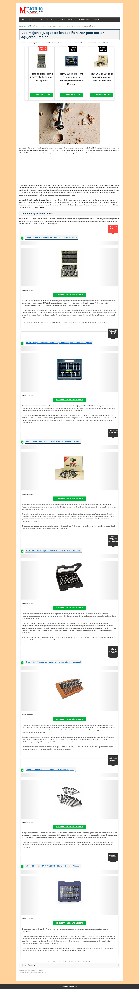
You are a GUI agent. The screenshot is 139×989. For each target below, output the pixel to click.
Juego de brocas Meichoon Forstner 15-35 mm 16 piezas (50, 769)
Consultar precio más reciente (69, 294)
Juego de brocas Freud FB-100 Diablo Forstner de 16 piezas (51, 237)
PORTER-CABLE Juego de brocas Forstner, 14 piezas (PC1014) (53, 550)
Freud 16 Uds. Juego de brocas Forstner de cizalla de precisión (52, 441)
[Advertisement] (69, 170)
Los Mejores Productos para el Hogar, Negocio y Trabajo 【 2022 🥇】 (32, 10)
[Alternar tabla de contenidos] (116, 965)
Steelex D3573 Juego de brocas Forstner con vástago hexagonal (53, 661)
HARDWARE (34, 972)
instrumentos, (42, 972)
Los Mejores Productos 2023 (69, 986)
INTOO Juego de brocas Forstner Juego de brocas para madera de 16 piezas (59, 342)
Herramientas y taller (35, 970)
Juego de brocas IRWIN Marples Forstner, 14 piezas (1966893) (53, 865)
